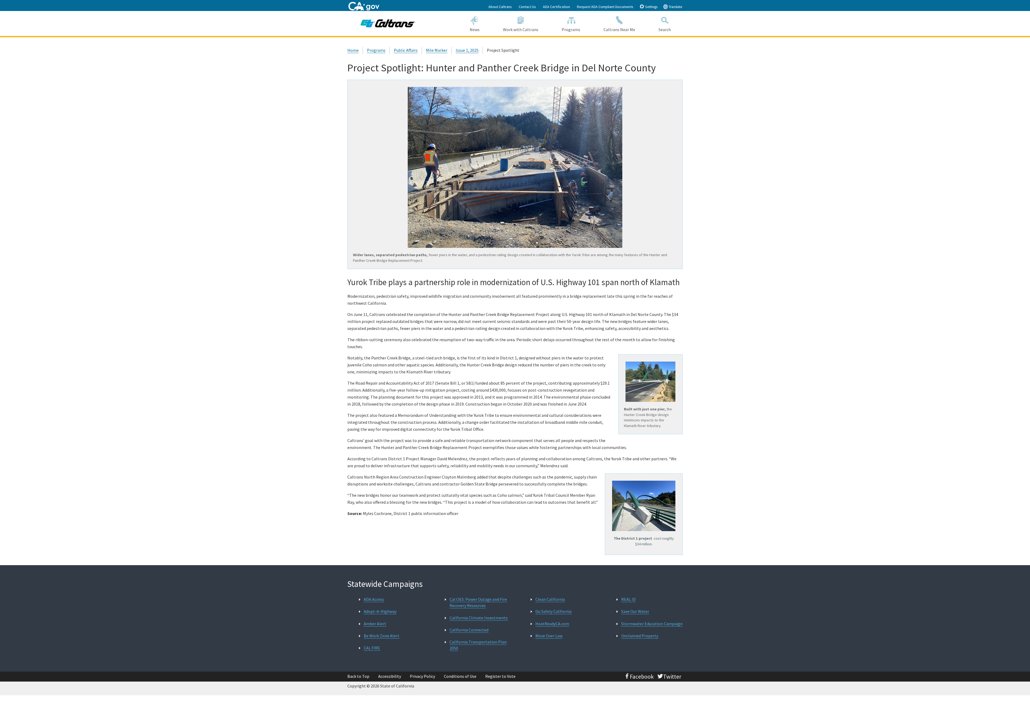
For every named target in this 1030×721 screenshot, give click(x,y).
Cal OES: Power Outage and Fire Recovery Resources (478, 602)
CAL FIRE (372, 647)
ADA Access (374, 599)
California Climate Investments (479, 617)
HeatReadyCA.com (552, 623)
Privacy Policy (422, 676)
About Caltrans (500, 6)
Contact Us (527, 6)
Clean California (550, 599)
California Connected (469, 629)
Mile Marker (436, 50)
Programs (571, 29)
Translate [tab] (675, 7)
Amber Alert (375, 623)
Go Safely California (553, 611)
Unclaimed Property (639, 635)
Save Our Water (635, 611)
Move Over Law (548, 635)
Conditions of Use (460, 676)
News (475, 29)
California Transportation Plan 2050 (478, 645)
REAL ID (628, 599)
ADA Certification (556, 6)
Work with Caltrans (520, 29)
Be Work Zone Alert (381, 635)
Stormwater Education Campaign (652, 623)
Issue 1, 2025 (467, 50)
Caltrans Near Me (619, 29)
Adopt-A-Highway (380, 611)
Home (353, 50)
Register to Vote (500, 676)
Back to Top (358, 676)
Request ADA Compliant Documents (605, 6)
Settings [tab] (650, 7)
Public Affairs (406, 50)
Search (665, 29)
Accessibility (389, 676)
